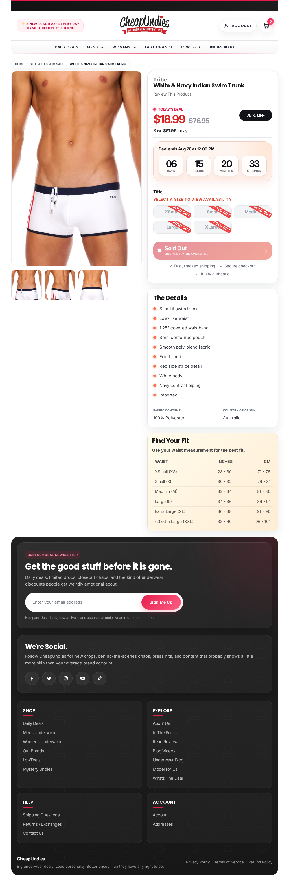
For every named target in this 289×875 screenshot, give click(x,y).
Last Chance (159, 47)
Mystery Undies (38, 769)
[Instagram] (66, 678)
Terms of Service (229, 862)
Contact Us (33, 833)
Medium (253, 211)
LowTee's (190, 47)
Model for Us (165, 769)
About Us (161, 723)
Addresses (163, 824)
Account (161, 815)
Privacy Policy (198, 862)
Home (19, 64)
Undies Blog (221, 47)
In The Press (165, 732)
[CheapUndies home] (144, 24)
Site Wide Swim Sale (47, 64)
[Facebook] (32, 678)
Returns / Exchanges (42, 824)
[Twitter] (49, 678)
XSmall (172, 211)
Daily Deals (67, 47)
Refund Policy (260, 862)
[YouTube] (82, 678)
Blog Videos (164, 751)
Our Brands (33, 751)
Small (212, 211)
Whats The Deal (168, 778)
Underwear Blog (168, 760)
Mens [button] (92, 47)
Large (172, 227)
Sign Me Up (161, 602)
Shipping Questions (41, 815)
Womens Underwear (42, 741)
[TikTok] (99, 678)
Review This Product (172, 94)
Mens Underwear (39, 732)
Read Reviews (166, 741)
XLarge (212, 227)
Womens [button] (121, 47)
